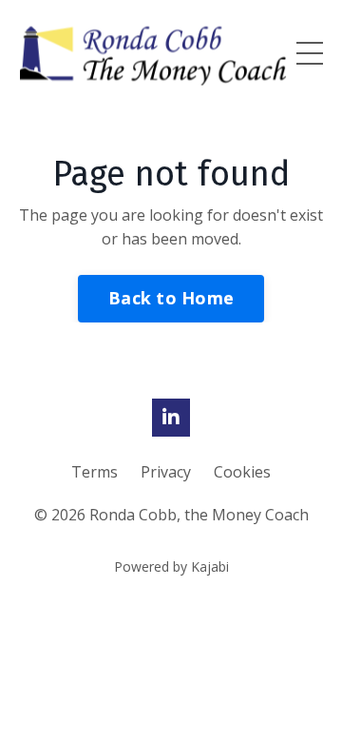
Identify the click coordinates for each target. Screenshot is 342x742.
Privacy (168, 471)
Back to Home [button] (171, 297)
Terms (96, 471)
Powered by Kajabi (171, 566)
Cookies (242, 471)
